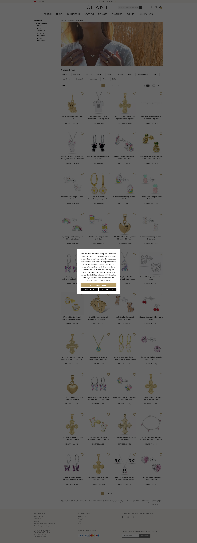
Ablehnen (89, 290)
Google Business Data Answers (98, 280)
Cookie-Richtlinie (105, 275)
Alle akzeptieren (98, 285)
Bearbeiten (107, 290)
